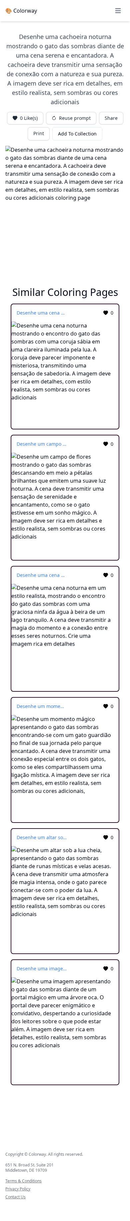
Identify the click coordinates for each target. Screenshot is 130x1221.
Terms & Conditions (23, 1181)
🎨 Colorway (21, 10)
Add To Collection (77, 133)
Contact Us (15, 1197)
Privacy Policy (17, 1189)
